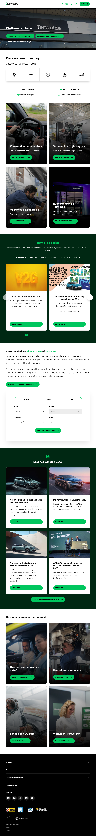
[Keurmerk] (10, 810)
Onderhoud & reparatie (24, 209)
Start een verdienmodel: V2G (26, 296)
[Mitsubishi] (64, 74)
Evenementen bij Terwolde (63, 205)
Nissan (53, 257)
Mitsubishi (65, 257)
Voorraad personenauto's (26, 146)
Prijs (51, 417)
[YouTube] (32, 798)
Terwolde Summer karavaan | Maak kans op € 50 (69, 297)
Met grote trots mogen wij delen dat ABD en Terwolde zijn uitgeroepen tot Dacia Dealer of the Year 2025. (69, 575)
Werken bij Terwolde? (66, 733)
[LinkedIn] (26, 798)
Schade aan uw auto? (23, 733)
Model (51, 407)
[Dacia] (31, 74)
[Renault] (14, 74)
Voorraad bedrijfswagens (69, 146)
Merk (16, 407)
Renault (33, 257)
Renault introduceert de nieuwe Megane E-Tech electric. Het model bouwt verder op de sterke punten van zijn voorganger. (69, 507)
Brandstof (18, 417)
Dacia (43, 257)
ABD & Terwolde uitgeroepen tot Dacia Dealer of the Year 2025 (68, 565)
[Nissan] (48, 74)
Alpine (77, 257)
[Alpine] (81, 74)
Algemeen (21, 257)
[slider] (26, 335)
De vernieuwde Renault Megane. (69, 500)
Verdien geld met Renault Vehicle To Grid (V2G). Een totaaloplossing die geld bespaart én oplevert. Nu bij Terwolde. (26, 303)
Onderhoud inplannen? (67, 670)
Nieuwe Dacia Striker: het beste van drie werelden (26, 501)
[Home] (12, 4)
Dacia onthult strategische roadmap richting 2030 (23, 564)
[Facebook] (8, 798)
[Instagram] (14, 798)
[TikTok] (20, 798)
